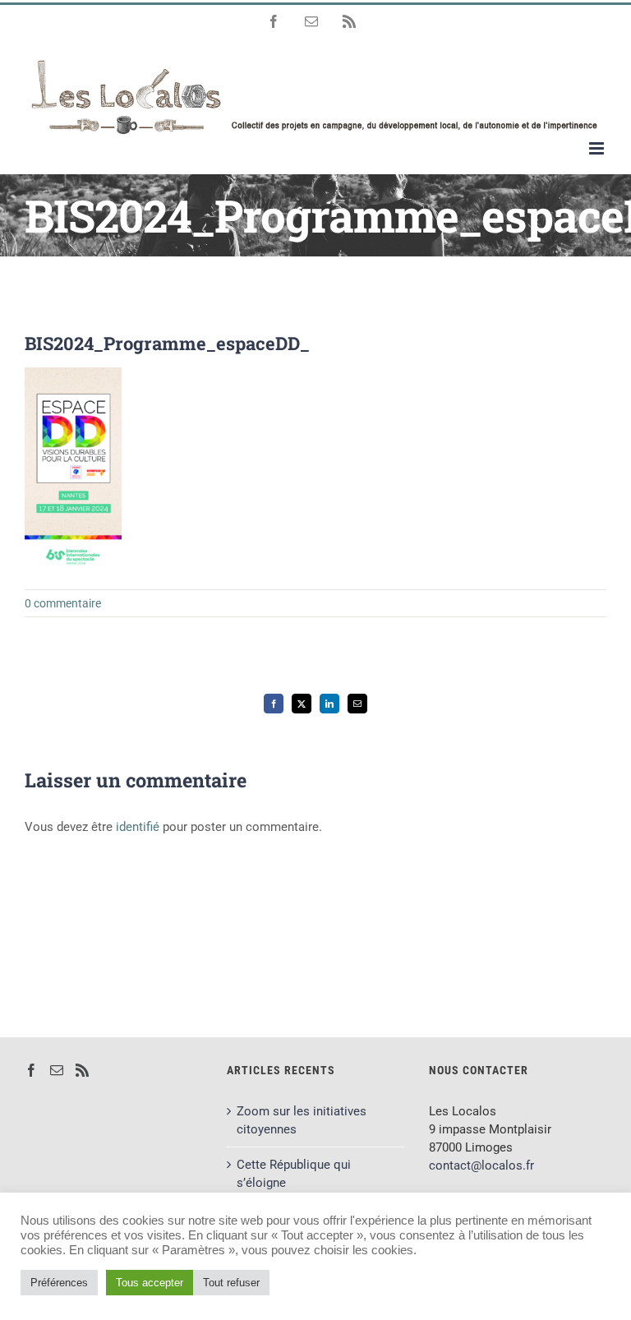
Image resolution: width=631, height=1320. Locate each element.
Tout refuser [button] (231, 1282)
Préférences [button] (59, 1282)
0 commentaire (63, 603)
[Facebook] (31, 1070)
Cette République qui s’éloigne (294, 1173)
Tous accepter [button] (149, 1282)
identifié (137, 826)
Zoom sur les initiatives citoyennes (301, 1120)
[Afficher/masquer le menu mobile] (597, 148)
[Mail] (56, 1070)
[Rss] (82, 1070)
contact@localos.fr (481, 1165)
